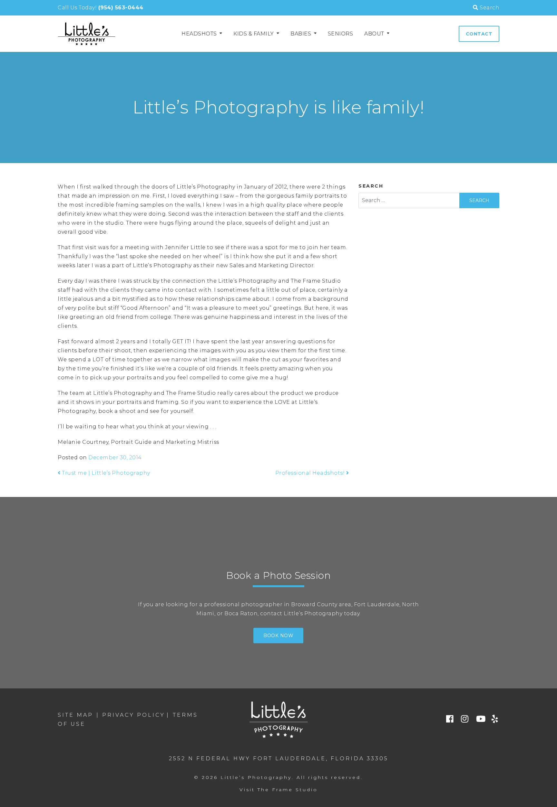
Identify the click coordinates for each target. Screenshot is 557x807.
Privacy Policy (133, 715)
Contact (479, 34)
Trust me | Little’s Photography (105, 473)
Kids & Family (254, 34)
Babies (301, 34)
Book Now (278, 635)
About (375, 34)
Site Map (75, 715)
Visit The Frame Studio (278, 789)
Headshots (199, 34)
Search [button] (488, 8)
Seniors (340, 34)
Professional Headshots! (310, 473)
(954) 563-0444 (120, 8)
